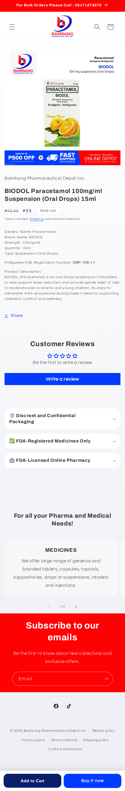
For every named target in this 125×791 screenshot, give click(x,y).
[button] (12, 27)
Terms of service (64, 740)
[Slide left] (49, 606)
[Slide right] (76, 606)
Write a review (62, 379)
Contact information (65, 749)
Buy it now (92, 781)
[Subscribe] (106, 679)
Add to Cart (32, 780)
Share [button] (17, 316)
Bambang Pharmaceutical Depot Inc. (55, 730)
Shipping (37, 218)
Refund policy (104, 730)
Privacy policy (33, 740)
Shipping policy (96, 740)
